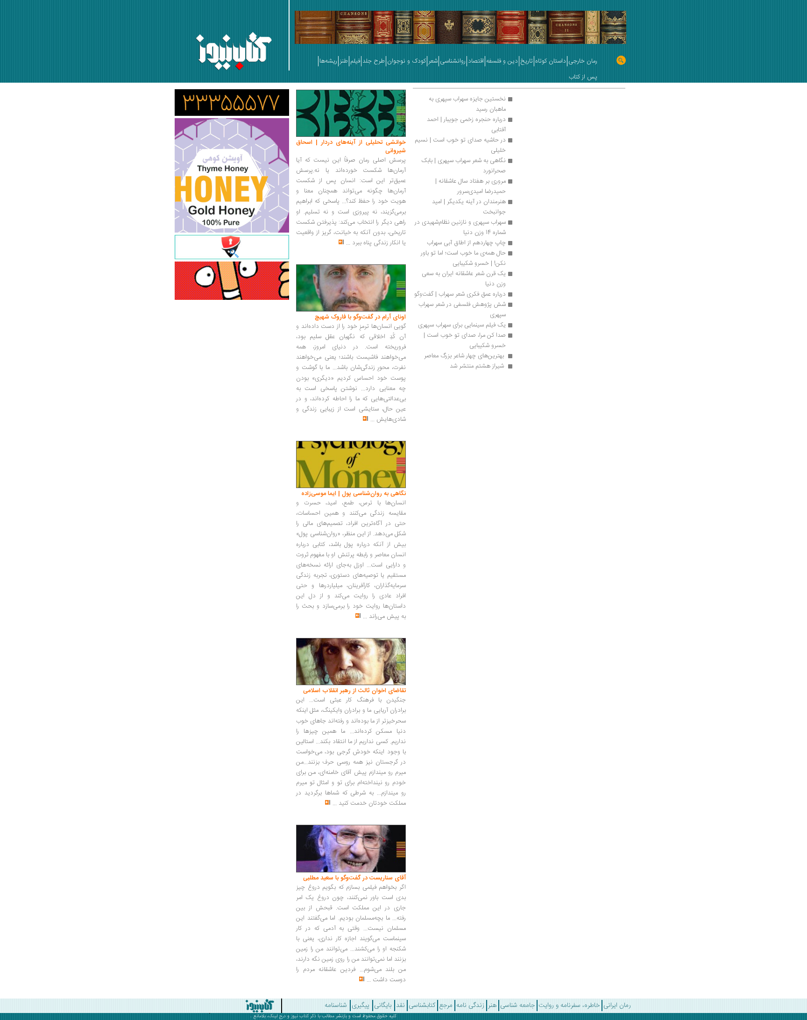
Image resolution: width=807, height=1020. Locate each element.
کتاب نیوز (300, 1016)
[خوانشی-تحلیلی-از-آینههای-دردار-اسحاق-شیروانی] (351, 113)
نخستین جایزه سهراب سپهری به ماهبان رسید (466, 104)
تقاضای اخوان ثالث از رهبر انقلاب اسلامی (354, 691)
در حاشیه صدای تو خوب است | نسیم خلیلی (459, 145)
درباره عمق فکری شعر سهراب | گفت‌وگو (460, 294)
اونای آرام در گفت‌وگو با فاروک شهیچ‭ (360, 317)
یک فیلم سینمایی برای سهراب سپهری (462, 325)
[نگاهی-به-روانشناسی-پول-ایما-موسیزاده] (351, 464)
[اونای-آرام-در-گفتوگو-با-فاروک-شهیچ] (351, 288)
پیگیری (360, 1005)
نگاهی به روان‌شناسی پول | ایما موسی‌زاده (353, 494)
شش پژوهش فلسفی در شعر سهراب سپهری (461, 309)
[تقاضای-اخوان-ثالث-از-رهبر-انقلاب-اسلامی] (351, 661)
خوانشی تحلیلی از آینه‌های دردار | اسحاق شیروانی (351, 146)
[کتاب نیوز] (225, 1006)
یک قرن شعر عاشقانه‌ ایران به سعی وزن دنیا (463, 279)
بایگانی (382, 1005)
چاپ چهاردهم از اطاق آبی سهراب (466, 243)
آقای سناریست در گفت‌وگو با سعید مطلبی (354, 878)
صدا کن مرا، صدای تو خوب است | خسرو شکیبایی (464, 340)
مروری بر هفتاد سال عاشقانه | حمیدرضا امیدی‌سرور (469, 186)
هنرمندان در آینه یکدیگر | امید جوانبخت (468, 207)
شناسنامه (336, 1005)
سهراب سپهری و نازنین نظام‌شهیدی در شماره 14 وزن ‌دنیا (459, 227)
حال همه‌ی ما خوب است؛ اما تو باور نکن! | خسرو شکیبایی (462, 258)
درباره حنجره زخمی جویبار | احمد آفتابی (465, 124)
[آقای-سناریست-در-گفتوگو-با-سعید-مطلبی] (351, 849)
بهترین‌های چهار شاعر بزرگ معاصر (464, 356)
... (348, 243)
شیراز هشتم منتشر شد (477, 366)
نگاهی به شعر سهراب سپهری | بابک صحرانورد (462, 166)
